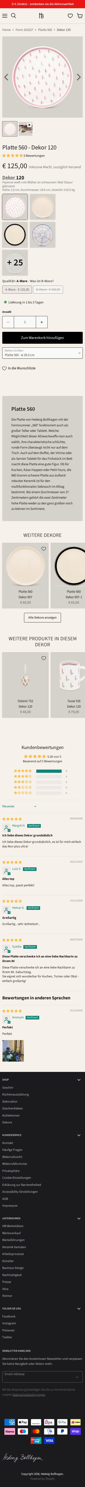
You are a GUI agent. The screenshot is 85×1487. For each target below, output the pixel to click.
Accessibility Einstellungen (20, 1192)
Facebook (8, 1316)
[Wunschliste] (70, 16)
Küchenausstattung (15, 1094)
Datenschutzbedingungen (28, 1394)
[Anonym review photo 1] (13, 1051)
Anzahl (6, 312)
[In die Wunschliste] (43, 548)
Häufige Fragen (12, 1150)
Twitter (7, 1337)
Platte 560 (45, 30)
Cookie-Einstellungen (16, 1178)
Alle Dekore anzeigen (42, 617)
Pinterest (8, 1330)
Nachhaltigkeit (12, 1275)
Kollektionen (11, 1115)
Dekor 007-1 (74, 597)
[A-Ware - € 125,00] (17, 294)
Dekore (7, 1122)
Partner (7, 1296)
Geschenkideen (12, 1108)
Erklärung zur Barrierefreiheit (21, 1185)
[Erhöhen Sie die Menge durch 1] (42, 322)
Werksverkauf (11, 1233)
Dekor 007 (25, 597)
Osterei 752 (25, 701)
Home (6, 30)
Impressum (10, 1205)
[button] (13, 155)
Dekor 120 (25, 706)
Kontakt (7, 1143)
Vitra (5, 1289)
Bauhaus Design (13, 1268)
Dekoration (9, 1101)
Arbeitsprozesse (13, 1254)
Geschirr (7, 1087)
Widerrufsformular (14, 1164)
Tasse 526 (73, 701)
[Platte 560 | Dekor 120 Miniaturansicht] (9, 129)
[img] (12, 819)
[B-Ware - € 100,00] (48, 294)
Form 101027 (24, 30)
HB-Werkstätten (13, 1226)
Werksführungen (13, 1240)
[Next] (78, 77)
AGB (5, 1199)
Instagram (9, 1323)
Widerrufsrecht (12, 1157)
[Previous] (6, 77)
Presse (6, 1282)
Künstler (8, 1261)
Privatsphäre (10, 1171)
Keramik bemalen (14, 1247)
